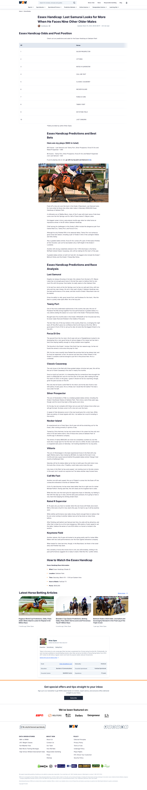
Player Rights (78, 752)
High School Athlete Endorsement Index (32, 752)
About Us (50, 739)
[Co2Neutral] (105, 766)
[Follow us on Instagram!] (118, 727)
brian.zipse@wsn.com (66, 664)
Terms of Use (78, 745)
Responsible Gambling (110, 2)
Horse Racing (27, 11)
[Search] (74, 3)
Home (20, 11)
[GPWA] (96, 766)
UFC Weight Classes (25, 742)
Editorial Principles (80, 739)
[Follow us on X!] (110, 727)
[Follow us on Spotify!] (122, 727)
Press (48, 755)
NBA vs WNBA (24, 739)
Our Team (50, 745)
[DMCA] (43, 766)
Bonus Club (91, 2)
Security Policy (78, 758)
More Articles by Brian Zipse (48, 657)
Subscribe (73, 698)
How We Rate (51, 749)
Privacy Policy (78, 742)
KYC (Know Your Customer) (83, 755)
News (99, 2)
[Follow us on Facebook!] (106, 727)
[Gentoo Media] (72, 766)
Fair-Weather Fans (25, 745)
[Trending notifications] (126, 2)
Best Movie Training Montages (29, 749)
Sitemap (49, 758)
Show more (121, 593)
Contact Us (50, 742)
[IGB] (59, 766)
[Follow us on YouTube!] (114, 727)
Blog (121, 2)
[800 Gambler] (84, 766)
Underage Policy (79, 749)
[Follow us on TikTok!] (126, 727)
